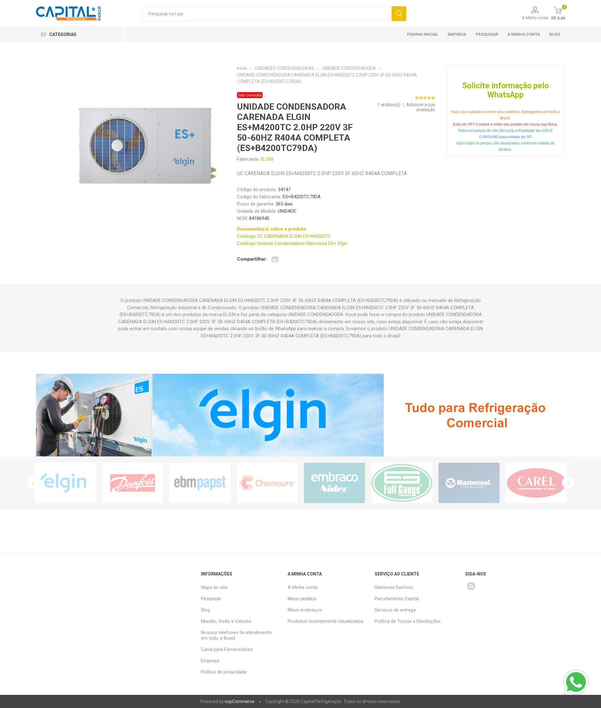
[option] (65, 483)
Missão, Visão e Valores (226, 621)
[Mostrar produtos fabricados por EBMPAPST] (199, 483)
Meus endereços (305, 610)
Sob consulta (250, 95)
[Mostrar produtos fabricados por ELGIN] (65, 483)
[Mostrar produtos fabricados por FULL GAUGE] (401, 483)
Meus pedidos (302, 598)
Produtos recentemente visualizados (325, 621)
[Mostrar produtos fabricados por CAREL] (536, 483)
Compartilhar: (252, 259)
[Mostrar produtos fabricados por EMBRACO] (334, 483)
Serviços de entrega (395, 610)
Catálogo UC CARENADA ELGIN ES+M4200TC (284, 236)
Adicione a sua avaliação (420, 107)
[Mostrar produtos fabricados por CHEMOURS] (267, 483)
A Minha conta (535, 17)
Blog (554, 34)
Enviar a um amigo (275, 259)
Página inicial (422, 34)
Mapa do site (214, 587)
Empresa (457, 34)
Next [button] (568, 482)
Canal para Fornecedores (227, 649)
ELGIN (267, 159)
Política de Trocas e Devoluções (408, 621)
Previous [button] (33, 482)
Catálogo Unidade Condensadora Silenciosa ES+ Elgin (292, 243)
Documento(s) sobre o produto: (272, 229)
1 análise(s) (389, 104)
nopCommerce (239, 701)
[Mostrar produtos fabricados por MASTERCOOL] (469, 483)
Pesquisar (399, 13)
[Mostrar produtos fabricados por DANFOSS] (132, 483)
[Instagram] (471, 586)
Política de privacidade (224, 672)
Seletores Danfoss (394, 587)
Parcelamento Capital (397, 598)
